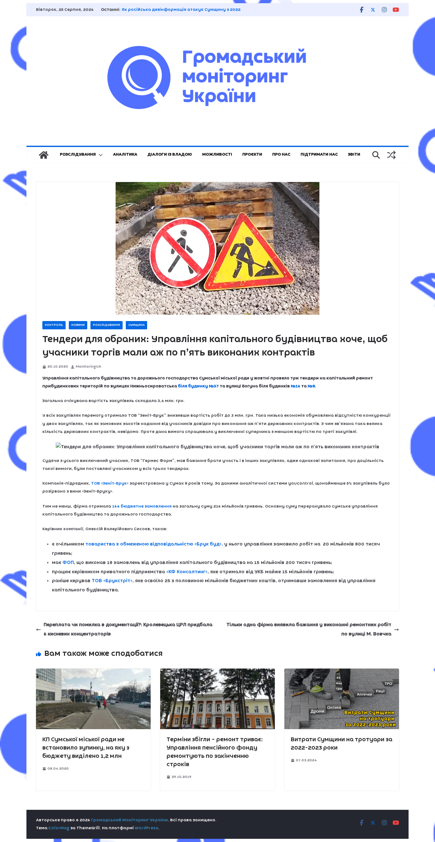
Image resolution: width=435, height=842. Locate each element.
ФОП (68, 562)
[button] (99, 155)
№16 (295, 386)
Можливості (217, 154)
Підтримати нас (319, 154)
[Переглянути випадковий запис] (391, 155)
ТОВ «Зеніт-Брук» (110, 483)
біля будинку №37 (198, 386)
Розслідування (78, 154)
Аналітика (125, 154)
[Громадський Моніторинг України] (43, 155)
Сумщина (136, 325)
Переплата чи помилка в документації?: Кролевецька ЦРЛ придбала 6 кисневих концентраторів (128, 629)
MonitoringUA (88, 367)
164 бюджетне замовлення (142, 506)
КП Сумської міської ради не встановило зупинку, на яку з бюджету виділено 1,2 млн (85, 747)
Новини (78, 325)
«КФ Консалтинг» (187, 572)
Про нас (281, 154)
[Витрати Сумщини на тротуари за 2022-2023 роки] (341, 673)
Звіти (354, 154)
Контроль (54, 325)
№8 (311, 386)
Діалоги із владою (169, 154)
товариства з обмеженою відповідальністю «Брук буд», (154, 544)
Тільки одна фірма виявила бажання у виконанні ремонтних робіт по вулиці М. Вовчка (308, 629)
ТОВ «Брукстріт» (112, 580)
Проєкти (252, 154)
